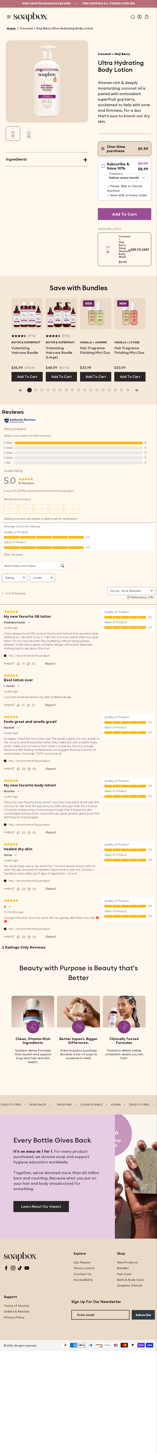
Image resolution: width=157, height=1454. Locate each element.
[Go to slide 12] (97, 390)
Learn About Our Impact (41, 1206)
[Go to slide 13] (103, 390)
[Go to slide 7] (66, 390)
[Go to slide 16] (121, 390)
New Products (127, 1262)
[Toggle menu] (9, 16)
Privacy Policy (14, 1317)
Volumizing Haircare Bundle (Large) (59, 352)
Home (11, 28)
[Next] (136, 390)
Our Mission (82, 1262)
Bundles (123, 1268)
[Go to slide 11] (90, 390)
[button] (13, 133)
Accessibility (83, 1280)
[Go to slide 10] (84, 390)
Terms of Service (16, 1306)
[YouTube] (27, 1268)
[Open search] (133, 17)
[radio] (124, 148)
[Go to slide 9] (78, 390)
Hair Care (124, 1274)
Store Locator (84, 1268)
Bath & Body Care (130, 1280)
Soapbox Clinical (129, 1285)
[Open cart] (146, 17)
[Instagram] (13, 1268)
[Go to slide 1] (29, 390)
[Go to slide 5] (54, 390)
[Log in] (139, 17)
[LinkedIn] (20, 1268)
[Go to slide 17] (127, 390)
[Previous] (20, 390)
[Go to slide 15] (115, 390)
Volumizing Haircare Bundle (24, 350)
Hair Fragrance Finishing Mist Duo (95, 350)
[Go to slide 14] (109, 390)
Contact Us (82, 1274)
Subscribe (143, 1315)
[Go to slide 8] (72, 390)
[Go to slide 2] (35, 390)
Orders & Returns (16, 1311)
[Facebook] (6, 1268)
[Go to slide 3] (41, 390)
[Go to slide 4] (48, 390)
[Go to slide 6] (60, 390)
